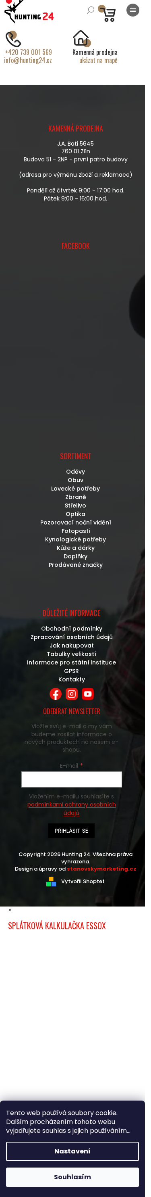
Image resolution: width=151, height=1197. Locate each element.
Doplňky (75, 556)
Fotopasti (76, 531)
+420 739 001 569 (28, 52)
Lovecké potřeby (75, 489)
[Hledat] (91, 10)
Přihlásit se (71, 831)
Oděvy (75, 472)
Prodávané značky (76, 565)
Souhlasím (72, 1177)
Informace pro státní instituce (71, 662)
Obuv (75, 480)
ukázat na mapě (98, 60)
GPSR (71, 671)
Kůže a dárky (76, 548)
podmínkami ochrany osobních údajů (71, 808)
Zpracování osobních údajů (72, 637)
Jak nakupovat (72, 645)
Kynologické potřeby (75, 539)
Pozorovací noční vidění (75, 522)
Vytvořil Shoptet (83, 881)
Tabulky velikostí (71, 654)
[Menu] (133, 10)
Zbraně (75, 497)
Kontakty (71, 679)
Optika (75, 514)
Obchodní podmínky (71, 629)
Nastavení (72, 1151)
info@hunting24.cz (28, 60)
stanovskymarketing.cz (102, 869)
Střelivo (75, 505)
